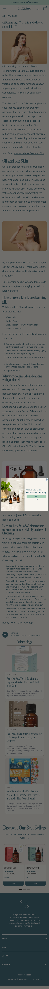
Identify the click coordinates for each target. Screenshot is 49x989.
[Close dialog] (47, 479)
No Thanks (36, 499)
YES (36, 496)
